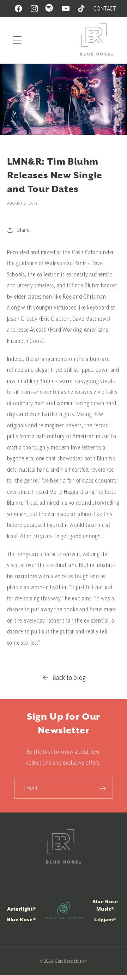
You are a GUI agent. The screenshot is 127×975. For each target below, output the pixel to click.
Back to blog (69, 677)
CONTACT (104, 8)
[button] (17, 40)
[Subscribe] (102, 788)
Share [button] (23, 230)
